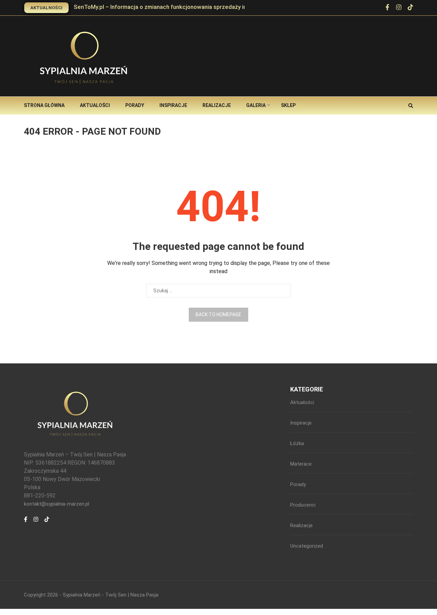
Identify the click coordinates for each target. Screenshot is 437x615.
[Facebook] (387, 8)
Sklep (288, 105)
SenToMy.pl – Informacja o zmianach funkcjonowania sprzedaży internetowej (175, 6)
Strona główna (44, 105)
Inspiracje (173, 105)
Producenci (302, 505)
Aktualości (95, 105)
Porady (134, 105)
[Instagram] (35, 523)
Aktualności (46, 7)
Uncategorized (306, 546)
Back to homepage (218, 314)
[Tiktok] (46, 523)
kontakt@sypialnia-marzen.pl (56, 504)
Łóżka (297, 443)
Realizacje (216, 105)
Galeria (256, 105)
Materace (301, 464)
